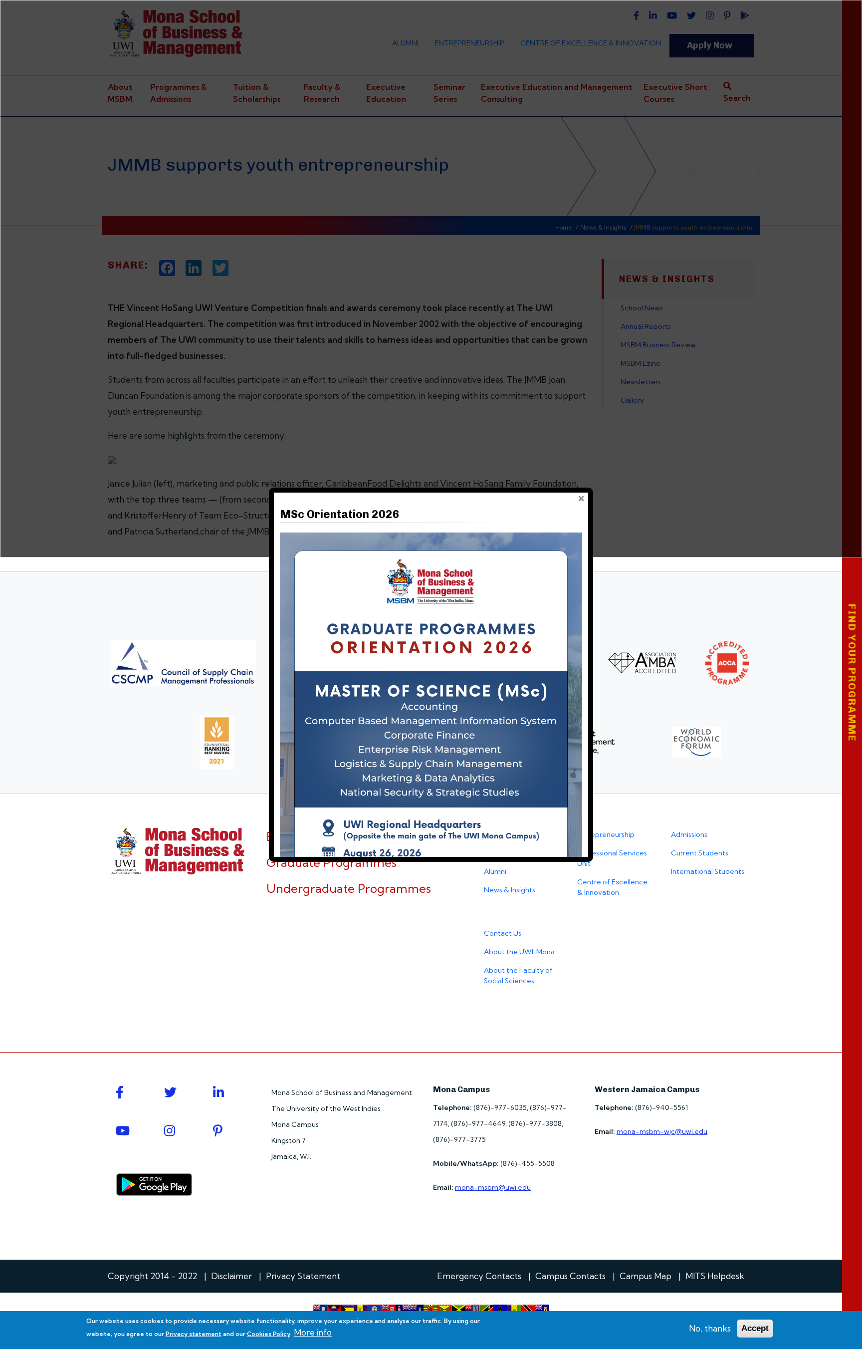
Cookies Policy (268, 1334)
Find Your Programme (852, 673)
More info (313, 1333)
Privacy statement (193, 1334)
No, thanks (710, 1328)
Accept (755, 1328)
